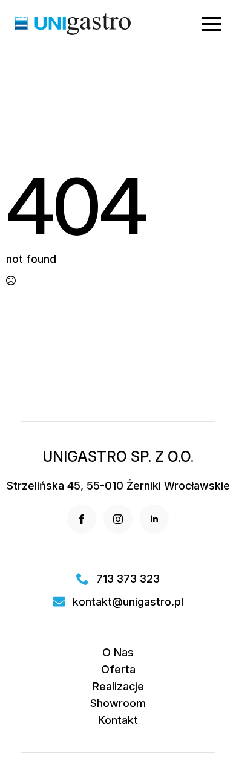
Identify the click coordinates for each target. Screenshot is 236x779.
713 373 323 (128, 579)
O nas (118, 652)
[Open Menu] (211, 24)
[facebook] (81, 519)
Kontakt (118, 720)
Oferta (118, 669)
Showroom (118, 703)
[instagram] (118, 519)
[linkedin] (154, 519)
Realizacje (118, 686)
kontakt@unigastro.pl (128, 601)
